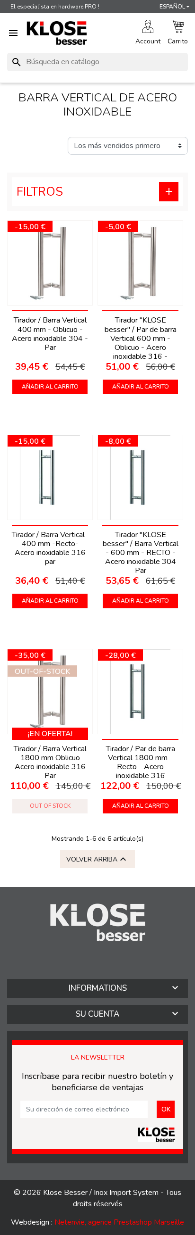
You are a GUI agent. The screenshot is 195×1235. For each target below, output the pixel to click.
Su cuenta (97, 1014)
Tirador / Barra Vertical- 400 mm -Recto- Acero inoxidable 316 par (50, 548)
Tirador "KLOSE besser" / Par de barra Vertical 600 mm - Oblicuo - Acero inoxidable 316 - (141, 338)
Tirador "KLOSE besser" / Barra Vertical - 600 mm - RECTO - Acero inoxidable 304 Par (140, 553)
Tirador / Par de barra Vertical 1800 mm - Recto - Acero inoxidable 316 (140, 762)
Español (172, 6)
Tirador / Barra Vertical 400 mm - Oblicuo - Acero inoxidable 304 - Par (50, 334)
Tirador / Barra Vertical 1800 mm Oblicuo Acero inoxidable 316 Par (50, 762)
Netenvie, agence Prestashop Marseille (119, 1222)
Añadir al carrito (50, 386)
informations (98, 988)
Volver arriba (97, 859)
